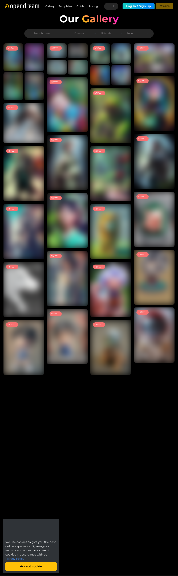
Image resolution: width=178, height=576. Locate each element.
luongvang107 (21, 95)
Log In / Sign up (138, 6)
